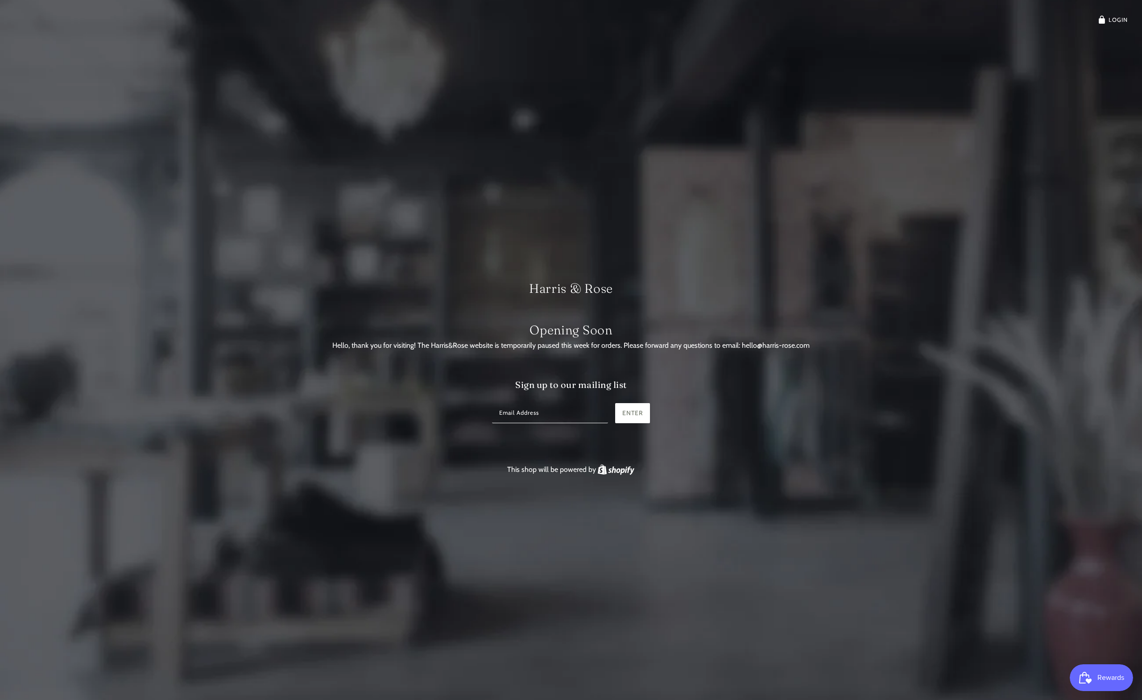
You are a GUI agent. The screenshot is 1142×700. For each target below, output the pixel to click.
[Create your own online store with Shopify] (616, 469)
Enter (632, 413)
